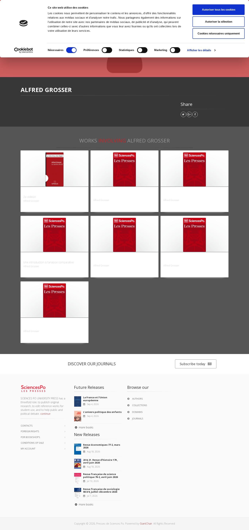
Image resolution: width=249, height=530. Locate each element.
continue (45, 413)
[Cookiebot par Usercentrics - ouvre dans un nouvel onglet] (24, 50)
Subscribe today (192, 364)
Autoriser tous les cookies (218, 9)
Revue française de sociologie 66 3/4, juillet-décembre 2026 (101, 490)
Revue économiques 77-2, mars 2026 (101, 446)
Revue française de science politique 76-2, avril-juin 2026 (100, 475)
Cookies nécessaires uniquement (219, 33)
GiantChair (146, 523)
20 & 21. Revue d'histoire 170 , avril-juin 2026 (100, 461)
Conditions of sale (32, 442)
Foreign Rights (30, 431)
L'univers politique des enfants (102, 412)
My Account (28, 448)
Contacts (27, 425)
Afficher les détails (199, 50)
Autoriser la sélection (218, 21)
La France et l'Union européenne (95, 399)
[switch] (107, 50)
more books (85, 427)
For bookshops (30, 437)
